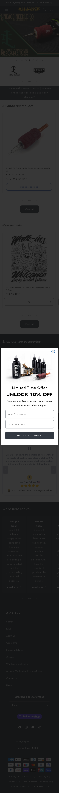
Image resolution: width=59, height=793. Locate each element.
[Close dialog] (53, 351)
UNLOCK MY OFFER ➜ (29, 435)
